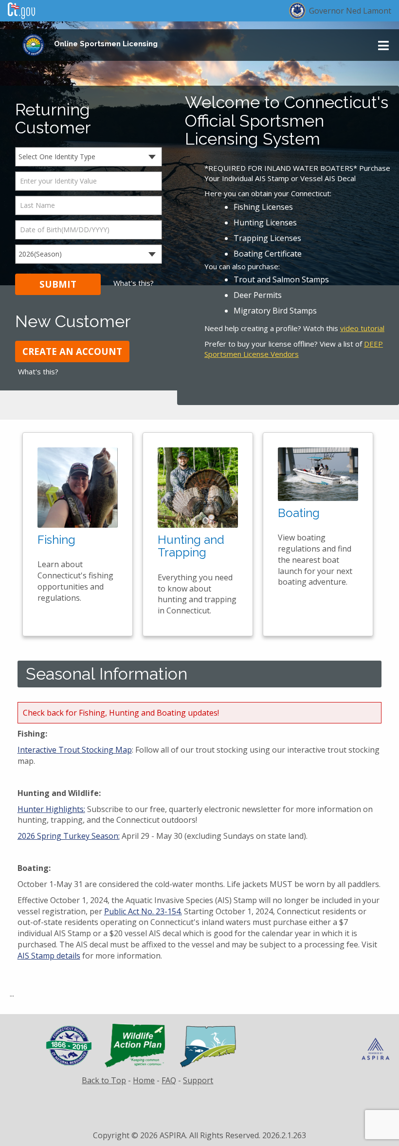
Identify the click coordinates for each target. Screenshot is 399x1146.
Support (198, 1080)
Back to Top (104, 1080)
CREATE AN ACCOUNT (72, 351)
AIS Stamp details (49, 955)
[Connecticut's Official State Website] (21, 9)
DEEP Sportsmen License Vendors (293, 349)
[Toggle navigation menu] (383, 45)
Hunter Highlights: (51, 809)
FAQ (169, 1080)
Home (144, 1080)
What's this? (133, 283)
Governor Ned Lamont (350, 10)
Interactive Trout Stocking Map (75, 749)
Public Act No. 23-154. (143, 911)
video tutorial (362, 328)
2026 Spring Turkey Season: (69, 836)
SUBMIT (57, 284)
